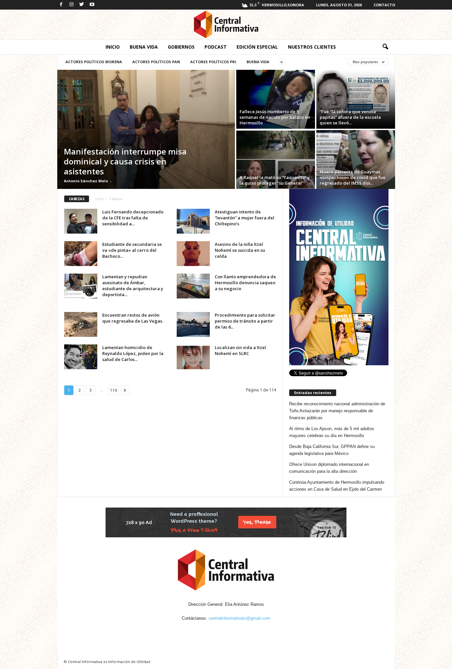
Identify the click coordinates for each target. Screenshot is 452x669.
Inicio (113, 47)
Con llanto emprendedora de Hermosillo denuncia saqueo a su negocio (245, 282)
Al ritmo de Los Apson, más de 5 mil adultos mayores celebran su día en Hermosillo (331, 432)
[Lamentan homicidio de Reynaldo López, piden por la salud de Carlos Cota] (80, 356)
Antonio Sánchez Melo (86, 180)
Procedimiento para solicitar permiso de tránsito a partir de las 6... (245, 321)
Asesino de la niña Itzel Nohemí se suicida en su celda (240, 250)
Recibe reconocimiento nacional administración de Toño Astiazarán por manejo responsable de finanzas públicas (337, 410)
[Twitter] (82, 5)
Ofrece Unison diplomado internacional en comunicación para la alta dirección (329, 468)
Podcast (215, 47)
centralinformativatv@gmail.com (239, 618)
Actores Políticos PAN (156, 61)
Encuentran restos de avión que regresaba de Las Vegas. (132, 318)
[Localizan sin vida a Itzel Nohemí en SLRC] (193, 356)
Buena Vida (144, 47)
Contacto (384, 4)
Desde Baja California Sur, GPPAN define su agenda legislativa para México (332, 450)
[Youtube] (92, 5)
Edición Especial (257, 47)
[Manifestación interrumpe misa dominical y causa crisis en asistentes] (146, 129)
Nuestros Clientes (312, 47)
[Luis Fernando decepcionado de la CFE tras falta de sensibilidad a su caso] (80, 221)
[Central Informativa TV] (226, 24)
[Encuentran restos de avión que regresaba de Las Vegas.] (80, 324)
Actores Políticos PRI (213, 61)
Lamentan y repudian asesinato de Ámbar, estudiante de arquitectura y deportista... (132, 285)
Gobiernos (181, 47)
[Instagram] (71, 5)
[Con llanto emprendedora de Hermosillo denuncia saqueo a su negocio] (193, 286)
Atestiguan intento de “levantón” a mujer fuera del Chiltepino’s (244, 218)
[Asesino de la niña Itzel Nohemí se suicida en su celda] (193, 253)
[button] (385, 47)
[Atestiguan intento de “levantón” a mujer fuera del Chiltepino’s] (193, 221)
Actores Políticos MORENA (94, 61)
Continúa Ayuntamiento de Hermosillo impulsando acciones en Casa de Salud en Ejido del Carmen (336, 486)
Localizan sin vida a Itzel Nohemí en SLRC (240, 350)
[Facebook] (61, 5)
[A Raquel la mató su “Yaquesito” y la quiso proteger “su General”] (275, 159)
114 (113, 390)
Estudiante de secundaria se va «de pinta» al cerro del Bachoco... (132, 250)
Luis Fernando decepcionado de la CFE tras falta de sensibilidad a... (132, 218)
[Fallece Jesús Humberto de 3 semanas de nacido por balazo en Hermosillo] (275, 99)
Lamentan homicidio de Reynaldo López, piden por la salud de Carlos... (132, 353)
